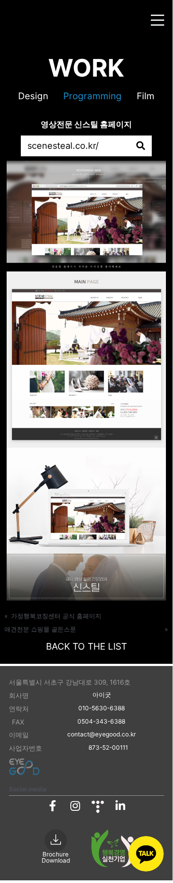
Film (145, 95)
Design (33, 95)
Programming (92, 95)
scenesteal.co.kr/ (63, 145)
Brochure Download (56, 857)
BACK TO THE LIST (86, 646)
